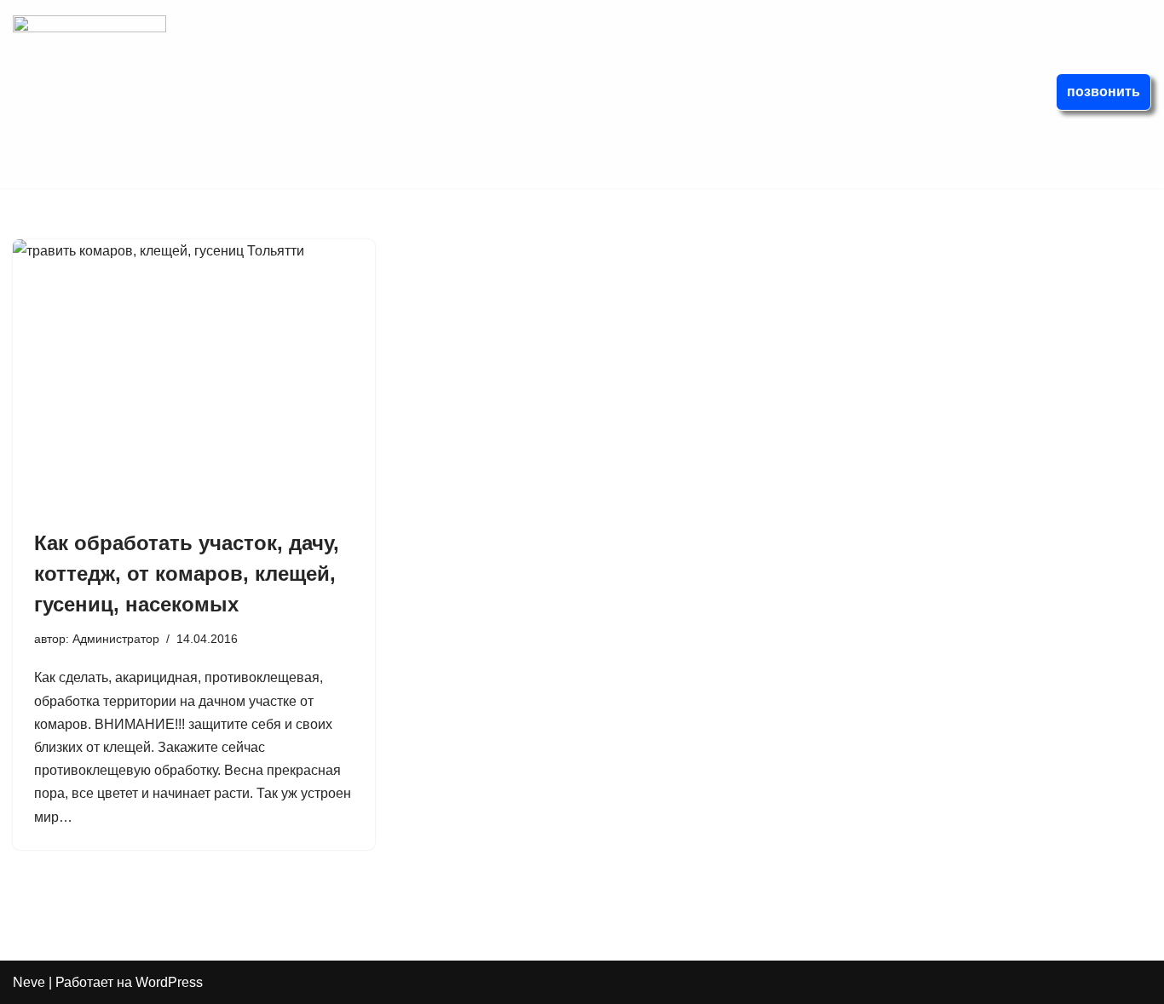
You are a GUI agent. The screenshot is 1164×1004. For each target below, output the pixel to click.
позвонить (1103, 91)
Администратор (115, 638)
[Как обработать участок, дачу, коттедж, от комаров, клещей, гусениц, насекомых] (194, 375)
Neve (29, 982)
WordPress (169, 982)
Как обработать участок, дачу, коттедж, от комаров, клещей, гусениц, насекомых (186, 573)
